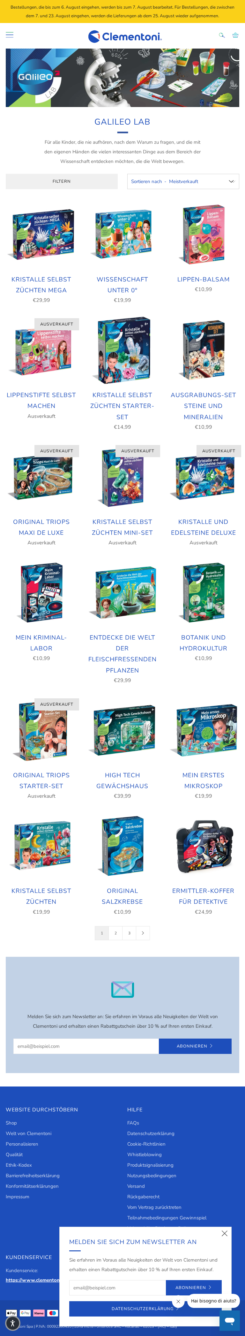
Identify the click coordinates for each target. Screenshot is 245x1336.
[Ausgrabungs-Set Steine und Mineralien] (203, 350)
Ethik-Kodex (19, 1165)
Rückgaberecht (143, 1197)
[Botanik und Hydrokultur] (203, 592)
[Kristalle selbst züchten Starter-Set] (122, 350)
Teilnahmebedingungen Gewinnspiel (166, 1218)
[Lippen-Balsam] (203, 234)
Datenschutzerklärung (150, 1133)
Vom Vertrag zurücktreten (154, 1207)
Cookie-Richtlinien (146, 1144)
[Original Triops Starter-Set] (41, 730)
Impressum (17, 1197)
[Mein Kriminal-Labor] (41, 592)
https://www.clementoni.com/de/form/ (49, 1280)
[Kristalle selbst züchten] (41, 846)
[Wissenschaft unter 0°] (122, 234)
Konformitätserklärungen (32, 1186)
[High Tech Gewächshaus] (122, 730)
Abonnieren (192, 1046)
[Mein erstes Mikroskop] (203, 730)
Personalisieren (22, 1144)
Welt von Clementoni (28, 1133)
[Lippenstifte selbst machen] (41, 350)
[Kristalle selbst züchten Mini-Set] (122, 477)
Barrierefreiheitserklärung (33, 1175)
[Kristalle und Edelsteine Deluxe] (203, 477)
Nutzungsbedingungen (151, 1175)
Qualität (14, 1154)
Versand (136, 1186)
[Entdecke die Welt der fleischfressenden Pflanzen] (122, 592)
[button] (12, 1323)
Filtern (62, 181)
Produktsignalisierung (150, 1165)
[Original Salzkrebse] (122, 846)
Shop (11, 1123)
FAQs (133, 1123)
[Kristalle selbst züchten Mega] (41, 234)
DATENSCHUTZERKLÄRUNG (143, 1309)
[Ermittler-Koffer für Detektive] (203, 846)
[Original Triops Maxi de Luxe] (41, 477)
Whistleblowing (144, 1154)
